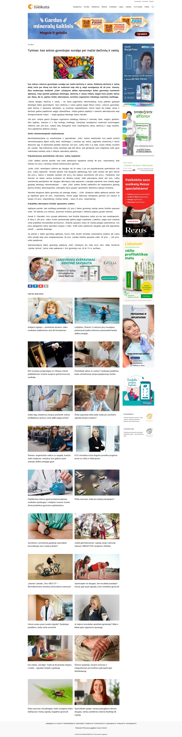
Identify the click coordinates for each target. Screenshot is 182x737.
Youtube (151, 1)
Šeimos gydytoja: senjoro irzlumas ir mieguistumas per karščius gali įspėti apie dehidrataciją (93, 668)
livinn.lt (104, 728)
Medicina (95, 7)
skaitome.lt (89, 723)
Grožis (86, 7)
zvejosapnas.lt (111, 723)
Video (146, 7)
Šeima (104, 7)
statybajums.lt (50, 723)
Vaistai (128, 7)
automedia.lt (80, 723)
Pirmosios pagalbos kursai (92, 728)
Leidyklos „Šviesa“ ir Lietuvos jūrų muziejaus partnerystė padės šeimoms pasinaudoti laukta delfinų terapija (96, 330)
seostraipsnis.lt (131, 723)
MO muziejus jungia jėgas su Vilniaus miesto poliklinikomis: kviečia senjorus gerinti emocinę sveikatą (49, 374)
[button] (30, 286)
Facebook (145, 1)
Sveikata (112, 7)
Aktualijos (31, 44)
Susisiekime (138, 1)
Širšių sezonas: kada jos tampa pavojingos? (94, 499)
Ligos (121, 7)
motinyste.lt (121, 723)
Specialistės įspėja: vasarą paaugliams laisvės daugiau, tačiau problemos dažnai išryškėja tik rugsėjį (96, 712)
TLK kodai (138, 7)
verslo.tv (59, 723)
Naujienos (77, 7)
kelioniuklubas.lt (69, 723)
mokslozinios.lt (99, 723)
